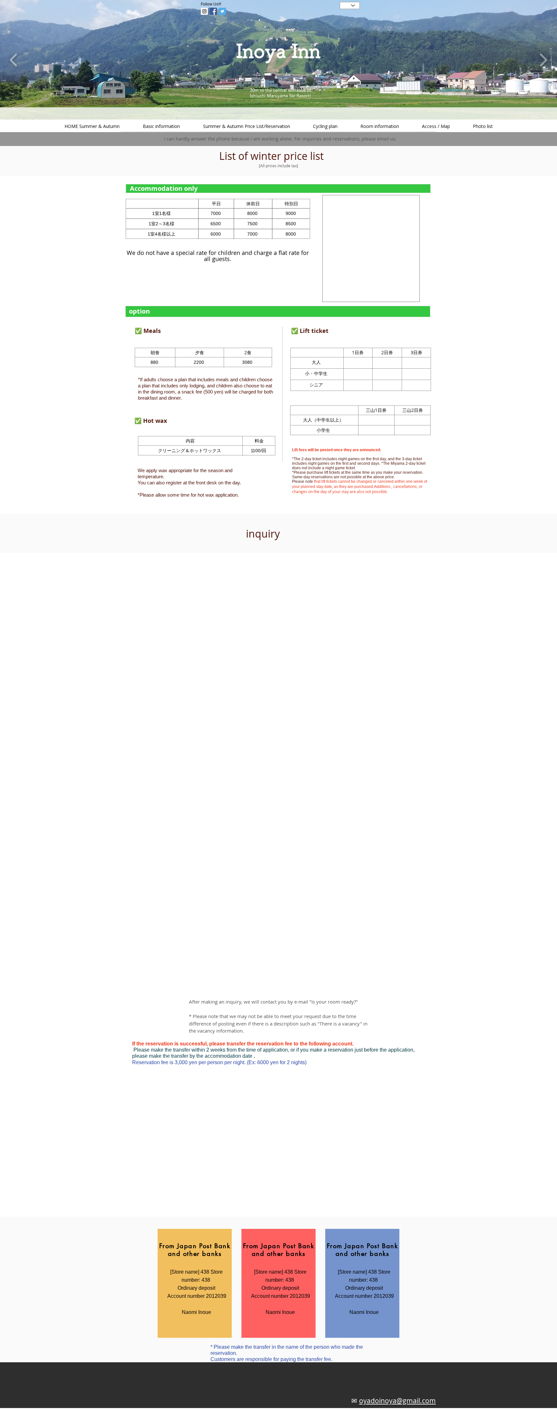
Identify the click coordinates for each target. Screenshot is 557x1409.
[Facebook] (213, 11)
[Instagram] (204, 11)
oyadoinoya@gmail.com (397, 1400)
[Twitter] (222, 11)
